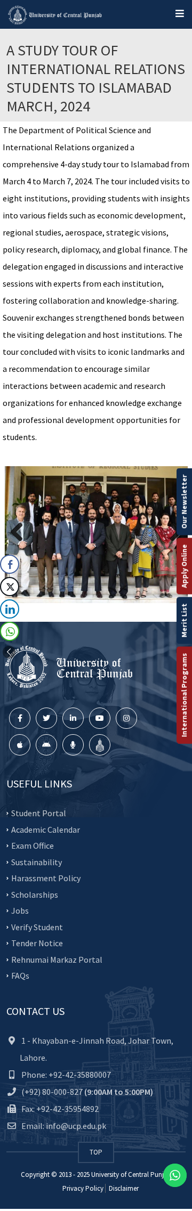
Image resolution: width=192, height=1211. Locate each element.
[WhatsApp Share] (9, 631)
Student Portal (38, 813)
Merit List (184, 620)
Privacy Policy (82, 1188)
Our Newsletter (184, 501)
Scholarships (34, 894)
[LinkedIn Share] (9, 609)
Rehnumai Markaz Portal (56, 959)
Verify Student (37, 926)
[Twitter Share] (9, 586)
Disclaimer (123, 1188)
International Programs (184, 695)
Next (171, 532)
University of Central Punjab (131, 1174)
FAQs (20, 975)
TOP (96, 1152)
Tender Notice (37, 943)
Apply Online (184, 566)
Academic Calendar (45, 829)
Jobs (20, 910)
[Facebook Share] (9, 564)
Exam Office (32, 845)
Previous (20, 532)
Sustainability (36, 861)
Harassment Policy (46, 878)
